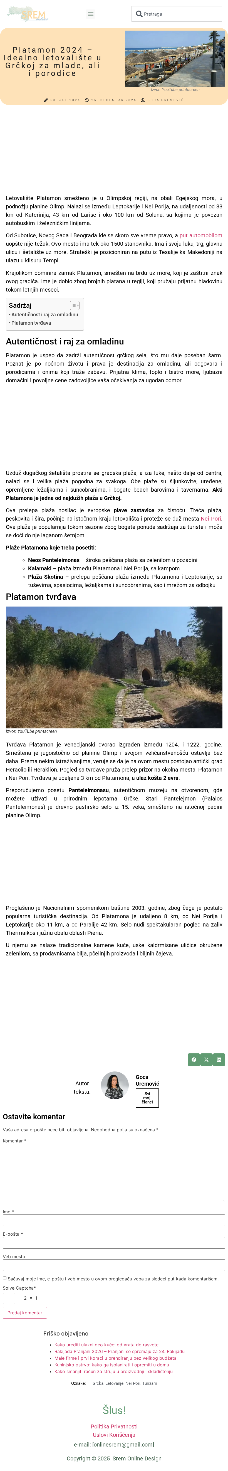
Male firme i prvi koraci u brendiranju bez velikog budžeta (115, 1358)
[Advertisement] (114, 153)
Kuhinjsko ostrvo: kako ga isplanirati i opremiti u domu (111, 1364)
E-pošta (13, 1234)
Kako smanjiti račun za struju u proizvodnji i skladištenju (113, 1371)
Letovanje (114, 1383)
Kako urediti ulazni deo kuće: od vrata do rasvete (106, 1344)
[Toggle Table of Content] (72, 305)
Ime (8, 1211)
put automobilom (201, 235)
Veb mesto (14, 1256)
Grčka (98, 1383)
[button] (90, 14)
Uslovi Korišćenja (114, 1434)
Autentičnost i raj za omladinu (44, 314)
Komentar (14, 1141)
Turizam (149, 1383)
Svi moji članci (147, 1098)
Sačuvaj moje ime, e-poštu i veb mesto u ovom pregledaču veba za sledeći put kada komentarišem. (113, 1279)
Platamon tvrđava (31, 323)
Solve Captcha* (19, 1288)
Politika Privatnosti (114, 1426)
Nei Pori (211, 518)
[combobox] (177, 14)
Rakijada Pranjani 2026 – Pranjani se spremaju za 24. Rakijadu (119, 1351)
